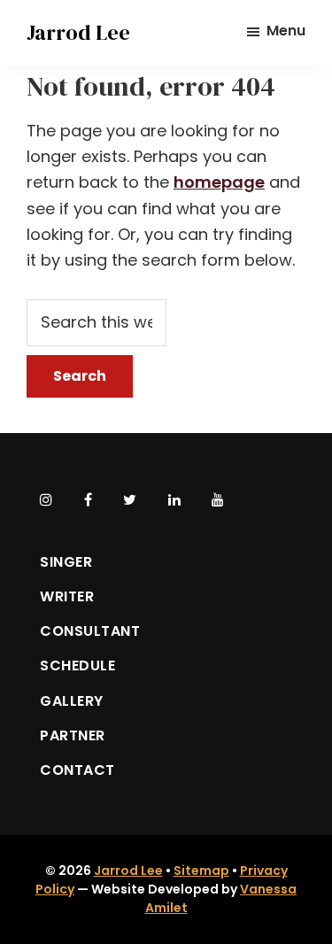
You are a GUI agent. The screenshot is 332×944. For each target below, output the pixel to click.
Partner (72, 735)
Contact (77, 770)
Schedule (77, 665)
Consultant (90, 631)
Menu (285, 30)
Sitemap (201, 870)
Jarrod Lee (78, 32)
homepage (219, 182)
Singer (66, 562)
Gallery (72, 701)
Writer (67, 596)
